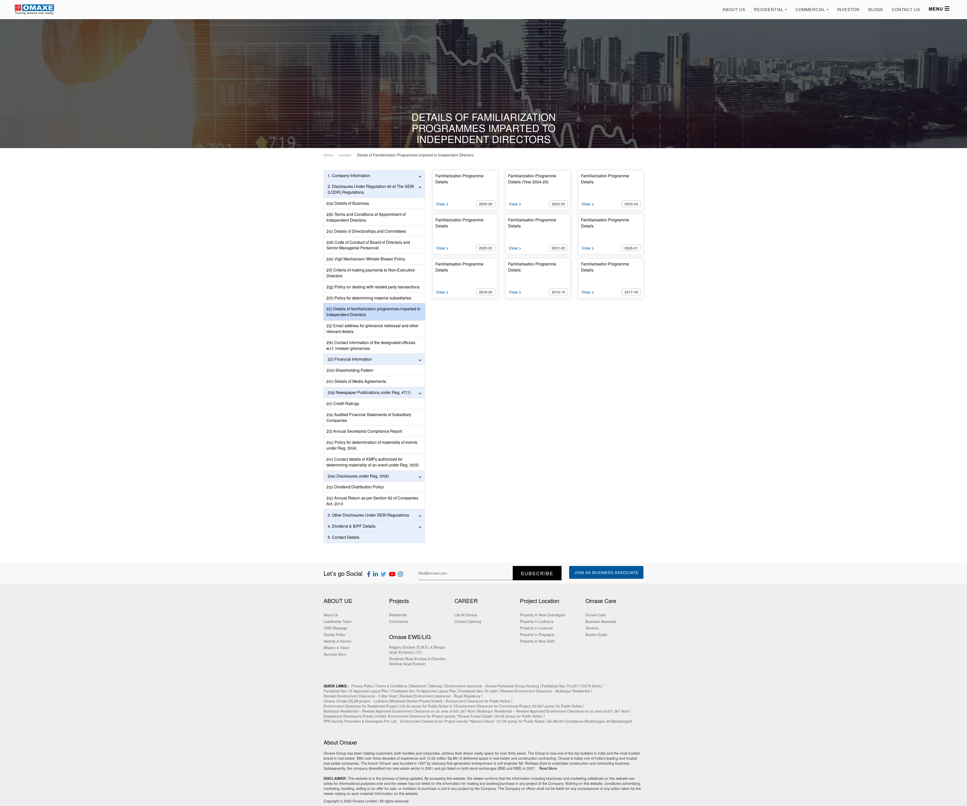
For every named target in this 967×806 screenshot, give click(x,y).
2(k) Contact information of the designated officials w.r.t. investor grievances (370, 345)
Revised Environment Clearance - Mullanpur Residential (545, 690)
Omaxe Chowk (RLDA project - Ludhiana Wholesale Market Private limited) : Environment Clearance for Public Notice (417, 700)
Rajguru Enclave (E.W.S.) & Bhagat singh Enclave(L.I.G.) (417, 650)
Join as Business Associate (606, 572)
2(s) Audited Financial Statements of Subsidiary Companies (368, 417)
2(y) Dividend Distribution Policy (355, 487)
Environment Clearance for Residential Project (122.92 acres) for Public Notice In (388, 706)
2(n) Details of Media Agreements (356, 381)
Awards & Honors (337, 641)
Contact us (906, 9)
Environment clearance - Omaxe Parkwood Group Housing (492, 685)
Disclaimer (418, 685)
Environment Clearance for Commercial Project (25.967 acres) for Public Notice (518, 706)
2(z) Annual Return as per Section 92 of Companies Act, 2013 (372, 501)
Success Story (335, 654)
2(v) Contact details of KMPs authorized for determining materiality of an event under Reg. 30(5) (372, 462)
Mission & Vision (337, 647)
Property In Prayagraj (537, 634)
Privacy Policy (362, 685)
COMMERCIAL (810, 9)
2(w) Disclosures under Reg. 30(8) (358, 476)
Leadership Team (338, 621)
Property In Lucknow (536, 627)
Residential (398, 614)
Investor (848, 9)
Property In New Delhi (537, 641)
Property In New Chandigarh (542, 614)
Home (328, 154)
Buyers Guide (596, 634)
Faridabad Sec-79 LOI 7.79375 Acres (571, 685)
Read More (548, 768)
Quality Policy (334, 634)
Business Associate (600, 621)
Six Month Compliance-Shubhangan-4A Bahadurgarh (589, 721)
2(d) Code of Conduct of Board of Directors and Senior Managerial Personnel (368, 245)
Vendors (592, 627)
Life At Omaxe (466, 614)
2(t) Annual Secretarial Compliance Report (364, 431)
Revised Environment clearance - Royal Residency (440, 695)
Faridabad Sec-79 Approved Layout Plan (356, 690)
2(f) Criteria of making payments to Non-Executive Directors (370, 273)
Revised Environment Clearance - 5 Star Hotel (360, 695)
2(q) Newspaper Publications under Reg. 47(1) (369, 392)
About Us (733, 9)
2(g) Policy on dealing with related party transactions (373, 287)
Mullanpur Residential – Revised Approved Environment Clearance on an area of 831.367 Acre (399, 711)
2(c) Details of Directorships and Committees (366, 231)
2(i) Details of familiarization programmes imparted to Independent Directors (373, 311)
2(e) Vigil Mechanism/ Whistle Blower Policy (365, 259)
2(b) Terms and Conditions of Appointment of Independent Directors (366, 217)
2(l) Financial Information (350, 359)
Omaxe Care (595, 614)
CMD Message (335, 627)
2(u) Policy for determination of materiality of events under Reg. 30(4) (371, 445)
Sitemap (435, 685)
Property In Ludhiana (537, 621)
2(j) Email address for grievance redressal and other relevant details (372, 328)
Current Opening (468, 621)
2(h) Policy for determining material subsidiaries (368, 298)
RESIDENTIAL (769, 9)
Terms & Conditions (391, 685)
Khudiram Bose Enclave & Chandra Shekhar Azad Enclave (417, 661)
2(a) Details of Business (347, 203)
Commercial (398, 621)
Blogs (875, 9)
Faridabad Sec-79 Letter (478, 690)
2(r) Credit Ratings (342, 403)
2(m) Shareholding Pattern (349, 370)
